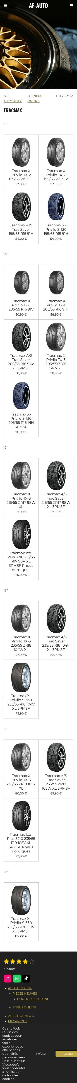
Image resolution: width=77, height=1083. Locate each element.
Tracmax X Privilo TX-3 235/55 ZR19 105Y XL (21, 782)
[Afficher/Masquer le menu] (6, 5)
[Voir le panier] (71, 5)
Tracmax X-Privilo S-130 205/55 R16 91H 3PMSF (21, 420)
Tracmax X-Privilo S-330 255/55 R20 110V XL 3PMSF (21, 925)
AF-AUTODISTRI (20, 988)
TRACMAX (65, 96)
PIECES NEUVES (25, 993)
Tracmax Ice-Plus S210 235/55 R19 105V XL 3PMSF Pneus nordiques (21, 842)
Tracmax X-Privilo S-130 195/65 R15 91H (56, 229)
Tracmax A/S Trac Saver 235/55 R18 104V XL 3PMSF (55, 643)
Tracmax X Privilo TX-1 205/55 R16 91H (56, 305)
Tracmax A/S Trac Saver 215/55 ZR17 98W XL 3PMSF (56, 500)
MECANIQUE (17, 1021)
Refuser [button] (41, 1053)
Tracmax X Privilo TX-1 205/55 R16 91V (21, 305)
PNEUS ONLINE (24, 1007)
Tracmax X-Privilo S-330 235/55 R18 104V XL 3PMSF (21, 702)
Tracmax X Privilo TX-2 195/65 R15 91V (56, 175)
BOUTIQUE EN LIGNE (33, 999)
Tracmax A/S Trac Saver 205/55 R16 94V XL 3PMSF (21, 362)
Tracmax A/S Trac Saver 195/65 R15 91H (21, 229)
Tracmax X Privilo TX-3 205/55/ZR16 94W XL (55, 362)
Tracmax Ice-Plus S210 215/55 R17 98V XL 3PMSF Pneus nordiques (21, 561)
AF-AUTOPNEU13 (21, 1016)
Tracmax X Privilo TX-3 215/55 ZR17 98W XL (21, 500)
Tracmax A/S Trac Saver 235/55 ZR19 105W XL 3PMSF (56, 782)
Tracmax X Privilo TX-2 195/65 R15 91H (21, 175)
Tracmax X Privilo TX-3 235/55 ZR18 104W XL (21, 643)
